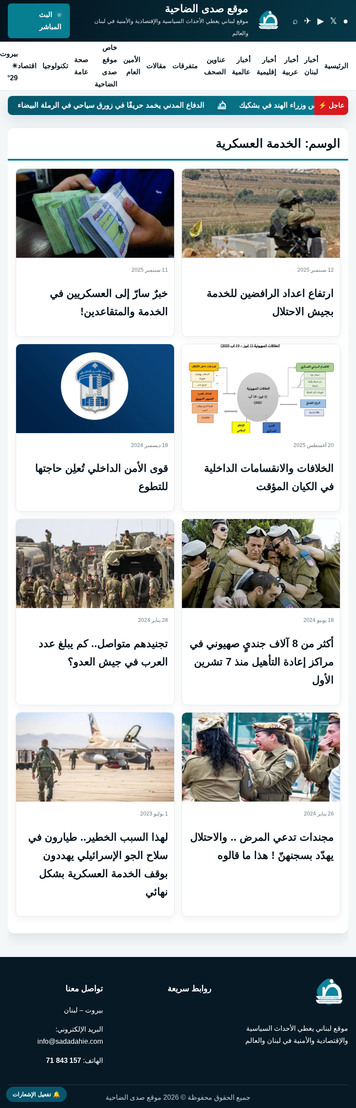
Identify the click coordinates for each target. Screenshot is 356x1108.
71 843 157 (63, 1060)
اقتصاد (27, 65)
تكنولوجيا (55, 65)
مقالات (156, 65)
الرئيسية (336, 65)
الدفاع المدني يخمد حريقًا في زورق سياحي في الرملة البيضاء (161, 105)
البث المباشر (50, 20)
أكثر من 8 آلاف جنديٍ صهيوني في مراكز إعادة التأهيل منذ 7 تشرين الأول (262, 662)
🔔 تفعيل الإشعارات (36, 1094)
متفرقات (185, 65)
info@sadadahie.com (70, 1041)
